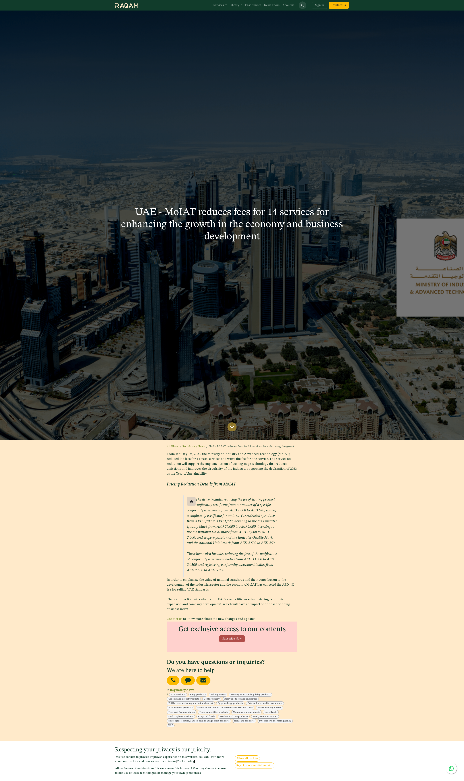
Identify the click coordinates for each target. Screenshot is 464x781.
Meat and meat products (246, 712)
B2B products (178, 695)
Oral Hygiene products (180, 717)
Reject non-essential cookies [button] (254, 765)
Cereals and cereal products (183, 699)
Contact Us (339, 5)
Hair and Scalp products (181, 712)
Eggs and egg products (230, 703)
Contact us (174, 619)
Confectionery (211, 699)
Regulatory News (194, 446)
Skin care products (244, 721)
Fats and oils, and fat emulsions (265, 703)
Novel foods (271, 712)
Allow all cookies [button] (247, 758)
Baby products (198, 695)
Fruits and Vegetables (269, 708)
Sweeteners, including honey (275, 721)
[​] (173, 680)
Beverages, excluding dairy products (250, 695)
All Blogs (173, 446)
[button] (302, 5)
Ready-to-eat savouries (265, 717)
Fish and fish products (180, 708)
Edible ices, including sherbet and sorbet (190, 703)
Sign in (319, 5)
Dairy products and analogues (240, 699)
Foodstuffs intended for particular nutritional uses (225, 708)
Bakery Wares (218, 695)
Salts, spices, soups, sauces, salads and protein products (198, 721)
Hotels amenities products (213, 712)
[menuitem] (220, 5)
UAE (170, 725)
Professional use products (233, 717)
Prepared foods (206, 717)
